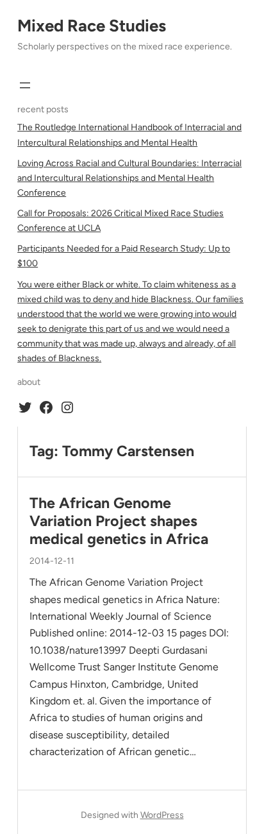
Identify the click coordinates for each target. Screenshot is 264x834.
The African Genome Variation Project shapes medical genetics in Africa (118, 521)
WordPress (162, 815)
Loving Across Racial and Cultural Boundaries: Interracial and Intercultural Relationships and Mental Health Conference (129, 178)
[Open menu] (25, 85)
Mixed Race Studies (91, 25)
